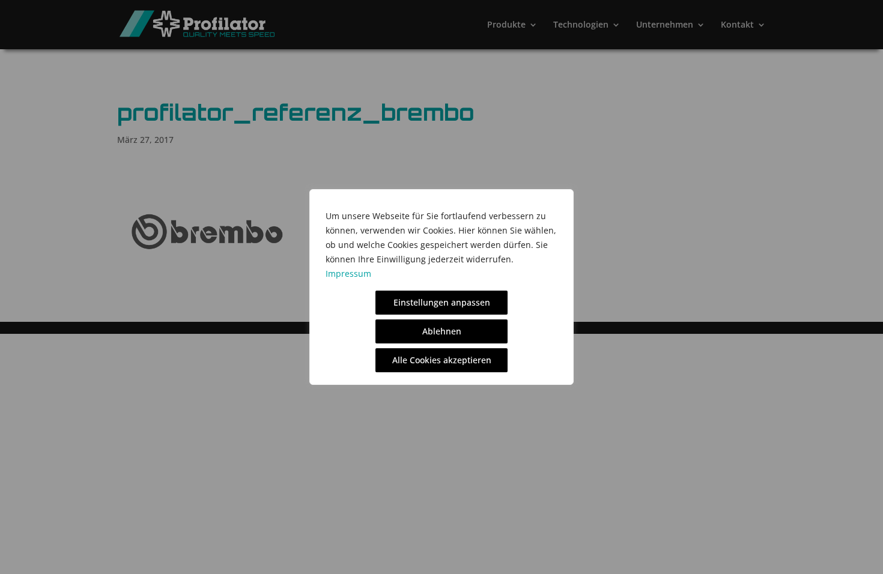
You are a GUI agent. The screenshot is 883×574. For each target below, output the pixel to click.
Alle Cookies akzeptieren (441, 360)
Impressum (348, 273)
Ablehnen (441, 331)
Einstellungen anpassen (441, 302)
